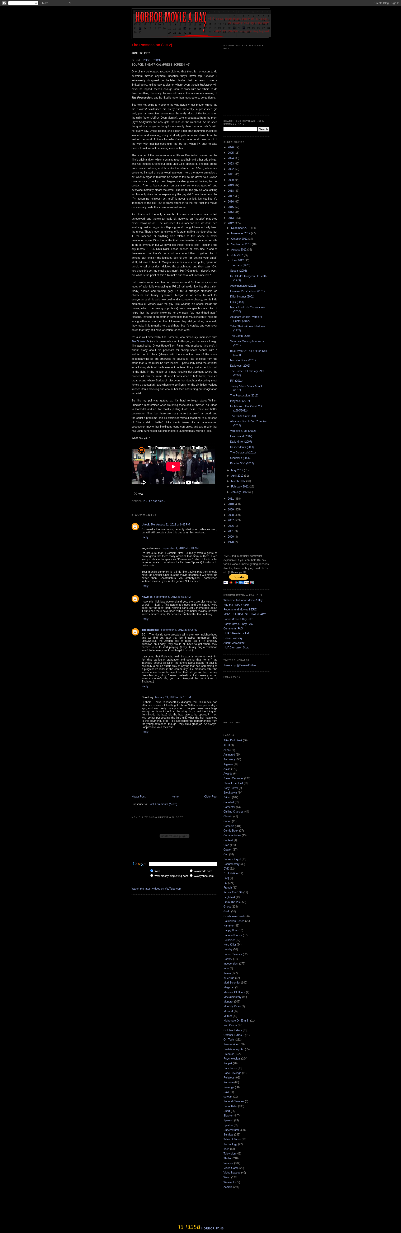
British (227, 797)
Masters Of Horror (234, 992)
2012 (231, 223)
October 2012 (239, 238)
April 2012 (237, 475)
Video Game (231, 1168)
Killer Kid (228, 978)
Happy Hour (230, 930)
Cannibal (228, 802)
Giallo (226, 911)
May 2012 (237, 470)
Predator (228, 1054)
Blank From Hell (233, 783)
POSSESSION (152, 60)
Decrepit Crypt (232, 859)
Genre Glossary (232, 638)
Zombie (227, 1187)
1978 (231, 542)
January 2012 (239, 492)
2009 (231, 509)
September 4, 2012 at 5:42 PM (179, 629)
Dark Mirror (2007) (241, 441)
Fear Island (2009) (241, 436)
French (227, 887)
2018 (231, 190)
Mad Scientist (231, 982)
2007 (231, 520)
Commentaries (232, 835)
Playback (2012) (240, 401)
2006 (231, 525)
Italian (227, 973)
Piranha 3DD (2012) (242, 463)
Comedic (228, 826)
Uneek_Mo (148, 524)
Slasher (228, 1115)
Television (229, 1153)
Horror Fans (212, 1228)
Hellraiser (229, 940)
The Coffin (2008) (240, 335)
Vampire (228, 1163)
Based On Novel (233, 778)
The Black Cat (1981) (243, 416)
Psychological (231, 1058)
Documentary (231, 864)
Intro (226, 968)
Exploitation (230, 873)
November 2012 (241, 233)
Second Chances (233, 1101)
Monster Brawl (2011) (243, 360)
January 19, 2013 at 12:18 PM (173, 697)
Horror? (227, 959)
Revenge (228, 1087)
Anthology (229, 759)
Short (226, 1111)
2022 (231, 169)
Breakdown (230, 792)
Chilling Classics (233, 811)
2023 (231, 163)
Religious (229, 1077)
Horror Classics (232, 954)
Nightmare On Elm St (236, 1020)
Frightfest (229, 897)
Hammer (228, 925)
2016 (231, 201)
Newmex (147, 596)
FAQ (226, 878)
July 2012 (237, 255)
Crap (226, 845)
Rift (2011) (236, 380)
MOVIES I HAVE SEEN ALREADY (244, 614)
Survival (228, 1134)
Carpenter (229, 807)
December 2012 (241, 227)
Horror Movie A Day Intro (238, 619)
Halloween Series (233, 921)
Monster (228, 1001)
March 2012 (238, 481)
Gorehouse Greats (234, 916)
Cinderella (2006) (240, 458)
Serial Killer (230, 1106)
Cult (225, 854)
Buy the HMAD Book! (236, 604)
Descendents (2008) (242, 447)
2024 (231, 158)
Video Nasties (231, 1172)
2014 (231, 212)
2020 (231, 179)
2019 (231, 185)
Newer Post (139, 796)
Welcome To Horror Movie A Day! (243, 600)
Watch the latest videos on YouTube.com (156, 888)
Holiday (227, 949)
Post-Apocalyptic (233, 1049)
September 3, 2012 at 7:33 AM (172, 596)
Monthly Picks (232, 1006)
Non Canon (230, 1025)
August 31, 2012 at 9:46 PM (173, 524)
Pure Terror (230, 1068)
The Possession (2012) (152, 45)
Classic (227, 816)
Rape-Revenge (232, 1073)
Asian (226, 769)
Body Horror (230, 788)
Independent (230, 963)
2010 (231, 504)
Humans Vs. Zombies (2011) (247, 291)
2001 (231, 531)
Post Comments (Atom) (162, 804)
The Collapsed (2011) (243, 452)
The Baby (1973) (240, 265)
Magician (228, 987)
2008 (231, 514)
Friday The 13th (232, 892)
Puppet (227, 1063)
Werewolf (229, 1182)
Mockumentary (232, 997)
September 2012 (241, 244)
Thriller (227, 1158)
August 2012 (239, 249)
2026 (231, 147)
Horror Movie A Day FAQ (238, 623)
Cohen (227, 821)
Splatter (228, 1125)
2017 (231, 196)
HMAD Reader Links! (236, 633)
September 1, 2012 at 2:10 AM (180, 548)
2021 (231, 174)
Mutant (227, 1016)
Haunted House (232, 935)
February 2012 (240, 486)
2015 (231, 207)
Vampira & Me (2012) (243, 430)
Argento (228, 764)
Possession (157, 501)
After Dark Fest (232, 740)
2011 (231, 498)
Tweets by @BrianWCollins (239, 665)
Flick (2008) (237, 302)
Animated (229, 754)
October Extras (232, 1030)
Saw (226, 1092)
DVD (226, 868)
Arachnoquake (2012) (243, 285)
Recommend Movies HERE (240, 609)
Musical (228, 1011)
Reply (145, 537)
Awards (227, 773)
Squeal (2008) (238, 270)
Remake (228, 1082)
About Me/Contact (234, 642)
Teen (226, 1149)
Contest (228, 840)
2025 (231, 152)
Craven (227, 849)
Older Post (210, 796)
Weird (226, 1177)
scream (227, 1096)
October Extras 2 (233, 1035)
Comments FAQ (233, 628)
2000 (231, 536)
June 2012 (238, 260)
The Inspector (150, 629)
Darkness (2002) (240, 365)
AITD (226, 745)
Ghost (227, 906)
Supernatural (231, 1130)
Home (175, 796)
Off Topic (229, 1039)
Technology (230, 1144)
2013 (231, 217)
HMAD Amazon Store (236, 647)
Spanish (228, 1120)
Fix (145, 501)
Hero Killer (229, 944)
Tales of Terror (232, 1139)
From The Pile (232, 902)
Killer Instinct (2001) (242, 296)
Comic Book (230, 830)
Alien (226, 750)
